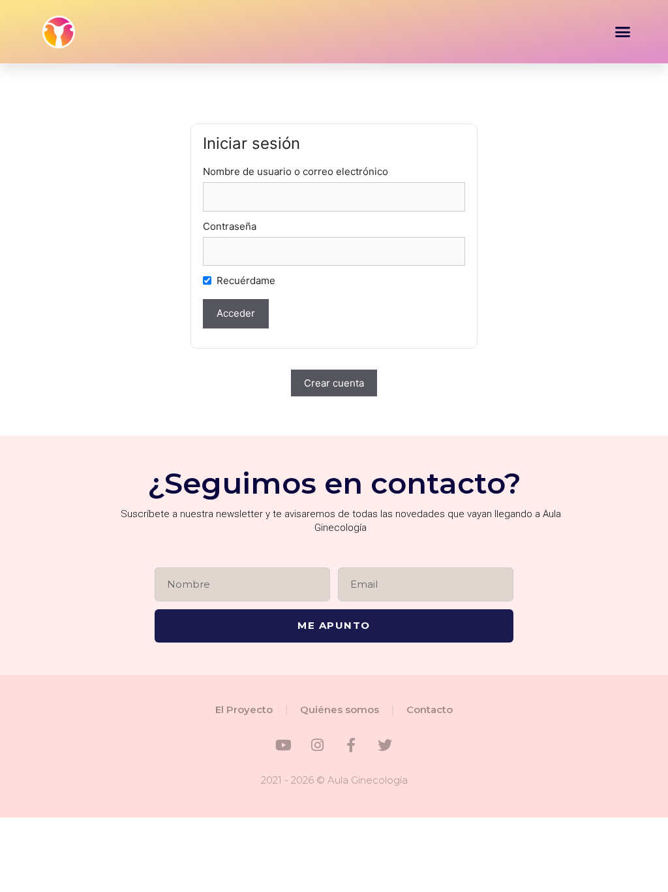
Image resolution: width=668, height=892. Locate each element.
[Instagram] (317, 745)
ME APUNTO (334, 625)
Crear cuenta (334, 383)
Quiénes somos (339, 709)
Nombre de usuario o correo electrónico (295, 171)
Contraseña (229, 226)
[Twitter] (385, 745)
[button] (623, 32)
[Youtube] (283, 745)
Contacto (429, 709)
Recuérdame (246, 280)
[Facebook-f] (351, 745)
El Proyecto (244, 709)
